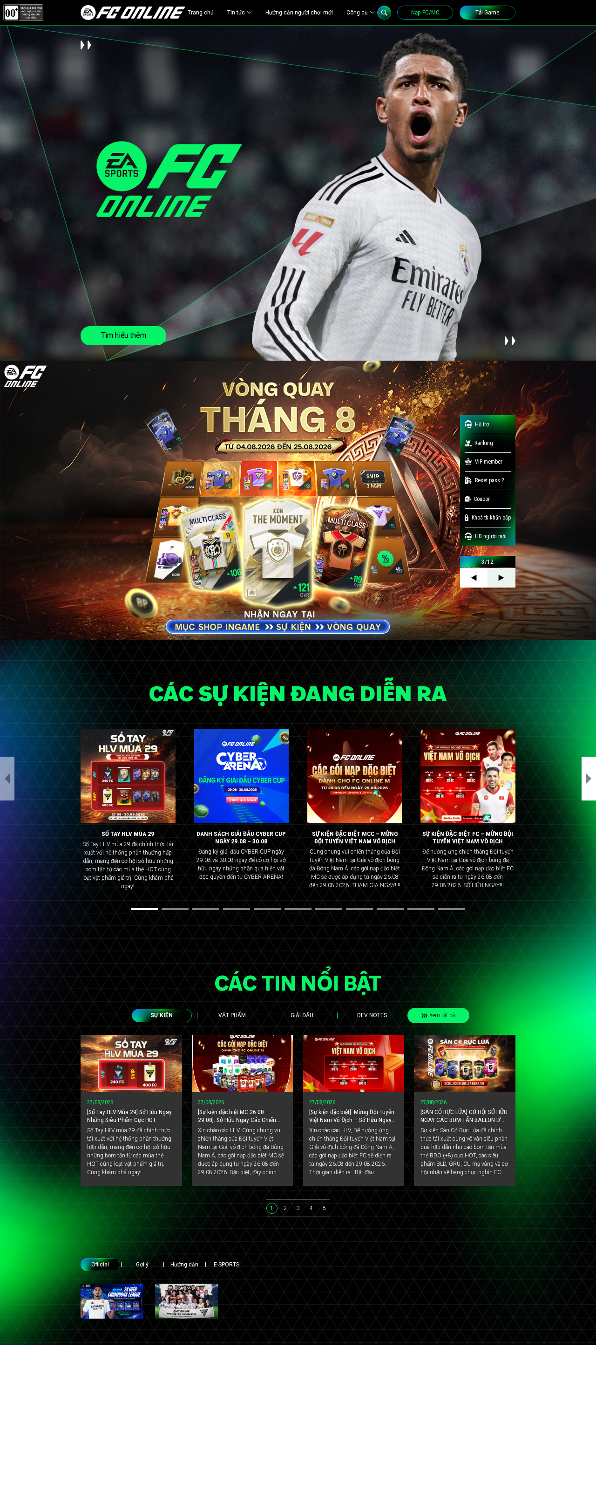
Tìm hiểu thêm (123, 335)
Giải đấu (302, 1015)
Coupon (482, 499)
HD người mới (491, 536)
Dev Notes (372, 1015)
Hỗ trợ (482, 424)
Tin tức (236, 12)
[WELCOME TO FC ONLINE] (133, 13)
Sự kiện (161, 1015)
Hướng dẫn (184, 1264)
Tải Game (487, 12)
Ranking (483, 443)
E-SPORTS (226, 1264)
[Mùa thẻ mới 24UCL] (112, 1301)
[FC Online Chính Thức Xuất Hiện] (186, 1301)
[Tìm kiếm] (384, 13)
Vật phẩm (232, 1015)
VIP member (488, 461)
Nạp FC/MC (425, 12)
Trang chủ (201, 12)
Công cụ (357, 12)
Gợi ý (142, 1264)
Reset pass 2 (489, 480)
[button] (144, 909)
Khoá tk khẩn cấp (491, 517)
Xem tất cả (442, 1015)
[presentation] (7, 778)
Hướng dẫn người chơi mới (299, 12)
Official (100, 1264)
